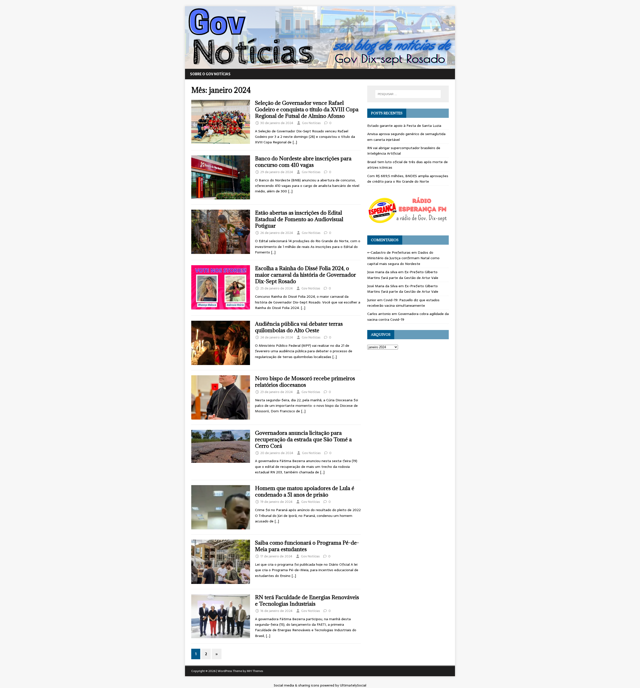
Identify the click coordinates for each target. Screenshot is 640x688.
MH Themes (255, 670)
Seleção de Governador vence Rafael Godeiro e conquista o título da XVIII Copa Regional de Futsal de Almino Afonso (306, 109)
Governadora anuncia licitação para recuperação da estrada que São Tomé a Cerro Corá (303, 439)
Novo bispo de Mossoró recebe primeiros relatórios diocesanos (305, 381)
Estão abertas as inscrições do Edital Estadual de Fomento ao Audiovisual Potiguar (299, 219)
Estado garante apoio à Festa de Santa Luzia (404, 125)
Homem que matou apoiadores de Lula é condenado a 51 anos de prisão (304, 491)
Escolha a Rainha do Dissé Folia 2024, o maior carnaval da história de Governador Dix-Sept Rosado (305, 275)
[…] (294, 142)
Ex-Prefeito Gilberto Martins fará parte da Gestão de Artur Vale (402, 274)
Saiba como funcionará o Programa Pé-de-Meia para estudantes (307, 546)
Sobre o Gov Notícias (210, 74)
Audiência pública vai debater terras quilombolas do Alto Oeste (299, 327)
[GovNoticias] (320, 66)
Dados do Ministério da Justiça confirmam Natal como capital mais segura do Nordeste (403, 258)
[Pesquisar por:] (408, 94)
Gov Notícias (311, 123)
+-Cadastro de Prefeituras (388, 252)
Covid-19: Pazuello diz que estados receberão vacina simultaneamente (403, 302)
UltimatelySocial (353, 685)
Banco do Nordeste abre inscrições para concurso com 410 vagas (303, 161)
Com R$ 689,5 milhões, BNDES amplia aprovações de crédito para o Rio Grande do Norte (407, 178)
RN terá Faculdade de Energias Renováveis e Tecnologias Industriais (307, 600)
